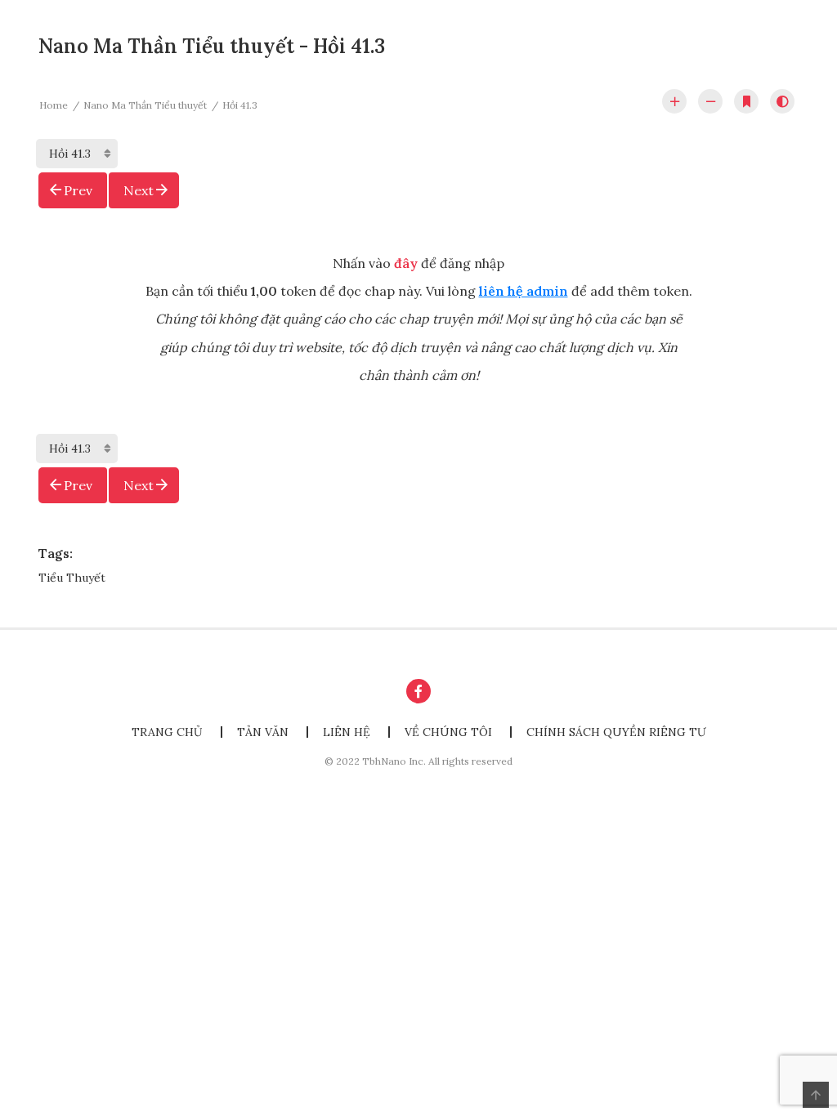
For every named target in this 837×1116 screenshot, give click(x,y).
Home (53, 105)
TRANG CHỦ (167, 732)
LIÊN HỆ (346, 732)
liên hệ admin (523, 291)
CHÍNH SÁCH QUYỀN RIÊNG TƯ (616, 732)
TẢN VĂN (263, 732)
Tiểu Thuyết (71, 577)
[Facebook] (418, 691)
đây (406, 263)
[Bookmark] (746, 101)
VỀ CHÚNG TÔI (448, 732)
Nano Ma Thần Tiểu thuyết (145, 105)
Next (138, 190)
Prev (78, 190)
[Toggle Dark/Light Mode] (782, 101)
